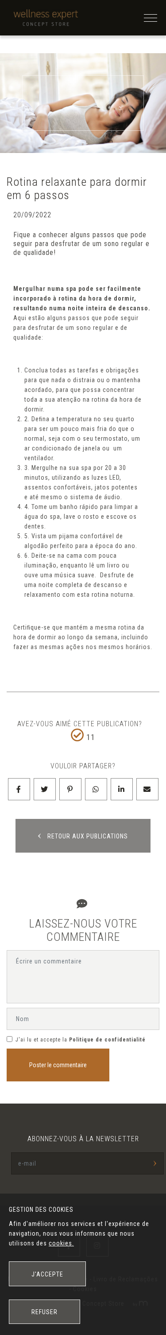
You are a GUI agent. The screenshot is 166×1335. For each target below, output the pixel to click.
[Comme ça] (78, 735)
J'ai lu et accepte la (41, 1040)
